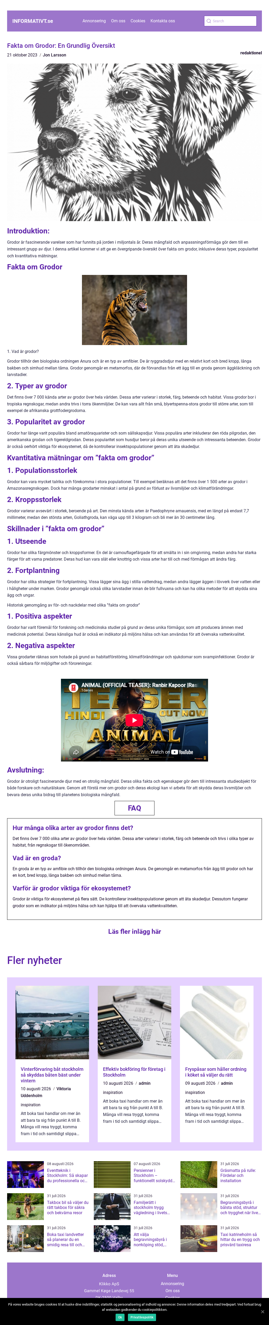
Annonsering (94, 20)
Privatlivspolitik (142, 1317)
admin (145, 1083)
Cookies (138, 20)
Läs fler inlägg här (134, 931)
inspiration (30, 1104)
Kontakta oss (163, 20)
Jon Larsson (54, 55)
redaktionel (251, 52)
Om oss (118, 20)
